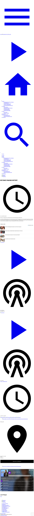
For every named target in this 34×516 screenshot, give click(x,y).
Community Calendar (5, 114)
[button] (17, 228)
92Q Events (5, 112)
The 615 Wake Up (6, 102)
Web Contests (6, 107)
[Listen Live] (17, 259)
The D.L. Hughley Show (7, 104)
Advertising (4, 117)
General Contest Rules (7, 110)
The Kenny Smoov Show (7, 103)
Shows (3, 101)
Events (3, 111)
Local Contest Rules (7, 109)
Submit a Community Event (8, 116)
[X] (3, 175)
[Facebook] (4, 174)
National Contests (6, 108)
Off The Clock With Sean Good (8, 105)
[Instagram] (4, 176)
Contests (3, 106)
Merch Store (4, 113)
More (1, 496)
